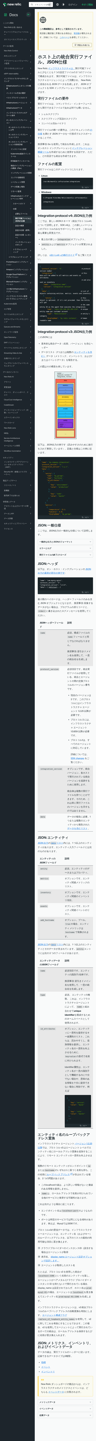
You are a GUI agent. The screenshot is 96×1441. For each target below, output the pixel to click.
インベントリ (48, 1371)
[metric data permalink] (74, 1346)
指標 (43, 1362)
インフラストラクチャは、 (61, 68)
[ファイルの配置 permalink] (63, 164)
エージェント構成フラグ (54, 1315)
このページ (65, 37)
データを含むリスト (77, 828)
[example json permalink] (94, 215)
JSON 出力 (43, 842)
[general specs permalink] (63, 525)
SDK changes (77, 758)
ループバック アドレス (58, 1174)
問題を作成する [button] (83, 45)
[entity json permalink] (70, 837)
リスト (57, 842)
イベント (45, 1366)
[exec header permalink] (60, 563)
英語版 (77, 33)
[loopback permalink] (57, 1138)
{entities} (52, 587)
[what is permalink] (70, 98)
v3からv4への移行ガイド (62, 254)
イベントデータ (56, 1391)
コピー (86, 187)
